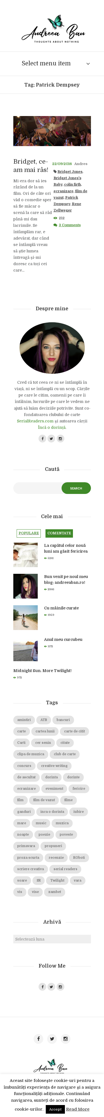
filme (68, 800)
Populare (29, 533)
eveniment (54, 789)
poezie (44, 834)
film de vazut (44, 800)
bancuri (63, 720)
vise (35, 892)
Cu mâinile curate (61, 608)
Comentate (59, 533)
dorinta (51, 777)
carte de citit (74, 731)
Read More (78, 1109)
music (41, 823)
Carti (21, 743)
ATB (43, 720)
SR (39, 880)
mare (21, 823)
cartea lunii (45, 731)
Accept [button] (55, 1109)
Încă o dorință (51, 427)
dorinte (73, 777)
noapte (23, 834)
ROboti (79, 858)
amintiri (24, 720)
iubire (78, 812)
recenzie (56, 858)
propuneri (53, 846)
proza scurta (28, 858)
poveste (66, 834)
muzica (62, 823)
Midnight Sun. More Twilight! (42, 670)
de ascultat (26, 777)
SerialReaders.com (35, 421)
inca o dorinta (52, 812)
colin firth (72, 184)
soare (22, 880)
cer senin (43, 743)
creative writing (54, 766)
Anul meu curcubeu (63, 639)
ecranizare (63, 191)
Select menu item (46, 63)
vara (77, 880)
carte (21, 731)
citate (65, 743)
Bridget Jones (69, 172)
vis (19, 892)
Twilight (57, 880)
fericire (79, 789)
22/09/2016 (62, 164)
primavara (26, 846)
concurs (24, 766)
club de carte (65, 754)
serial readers (65, 869)
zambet (54, 892)
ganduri (24, 812)
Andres (80, 164)
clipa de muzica (30, 754)
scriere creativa (30, 869)
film (20, 800)
